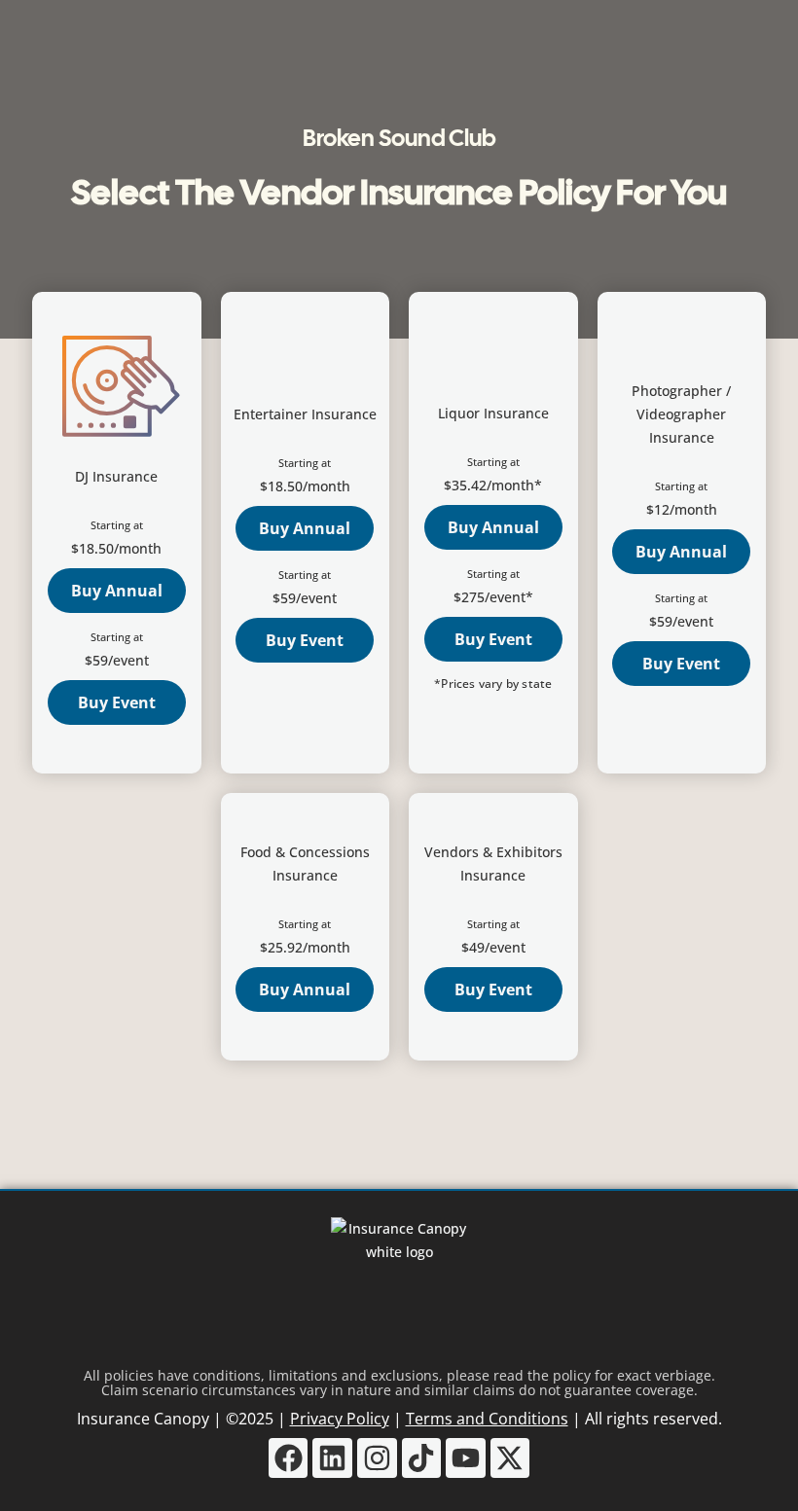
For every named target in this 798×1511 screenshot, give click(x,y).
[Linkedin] (332, 1458)
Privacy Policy (339, 1418)
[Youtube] (466, 1458)
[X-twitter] (510, 1458)
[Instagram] (377, 1458)
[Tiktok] (422, 1458)
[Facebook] (288, 1458)
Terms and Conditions (487, 1418)
